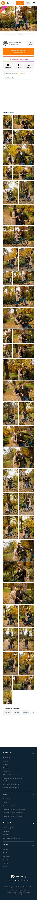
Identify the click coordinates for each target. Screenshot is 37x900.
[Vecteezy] (3, 3)
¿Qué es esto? (21, 73)
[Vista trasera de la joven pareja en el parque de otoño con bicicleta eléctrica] (10, 878)
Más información (9, 77)
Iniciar (28, 3)
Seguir (30, 44)
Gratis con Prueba (18, 51)
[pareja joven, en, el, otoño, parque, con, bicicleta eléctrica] (7, 121)
